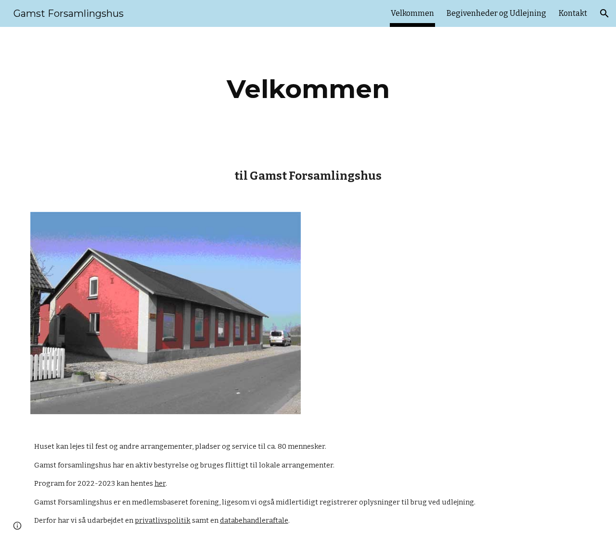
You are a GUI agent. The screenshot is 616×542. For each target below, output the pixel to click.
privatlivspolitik (163, 520)
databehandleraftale (254, 520)
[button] (604, 13)
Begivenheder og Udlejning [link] (496, 13)
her (160, 483)
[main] (308, 89)
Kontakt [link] (573, 13)
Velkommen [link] (412, 13)
